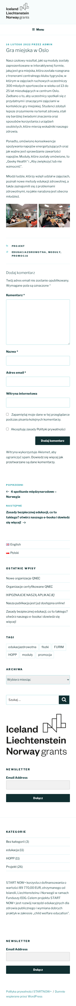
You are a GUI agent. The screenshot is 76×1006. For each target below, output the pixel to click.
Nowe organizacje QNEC (23, 578)
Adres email (16, 372)
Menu (40, 29)
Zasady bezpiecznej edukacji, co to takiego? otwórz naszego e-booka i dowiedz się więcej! (37, 617)
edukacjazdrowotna (29, 252)
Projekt (18, 246)
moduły (54, 252)
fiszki (45, 647)
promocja (20, 255)
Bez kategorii (15, 842)
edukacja (12, 850)
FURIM (59, 647)
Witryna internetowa (21, 393)
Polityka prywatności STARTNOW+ (29, 991)
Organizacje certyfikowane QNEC (29, 587)
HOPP (12, 655)
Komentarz (15, 295)
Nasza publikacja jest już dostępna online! (35, 603)
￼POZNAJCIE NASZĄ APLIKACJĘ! (30, 595)
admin (47, 44)
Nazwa (12, 351)
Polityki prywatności (51, 429)
